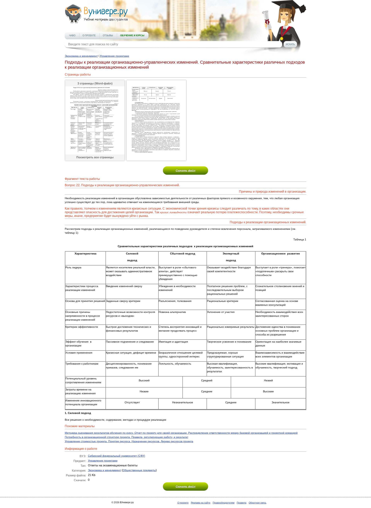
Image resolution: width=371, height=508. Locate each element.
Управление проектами (114, 55)
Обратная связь (257, 502)
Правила (241, 502)
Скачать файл (185, 170)
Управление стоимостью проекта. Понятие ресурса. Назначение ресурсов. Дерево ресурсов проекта (129, 441)
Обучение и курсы (132, 35)
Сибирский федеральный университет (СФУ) (116, 455)
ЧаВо (72, 35)
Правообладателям (223, 502)
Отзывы (108, 35)
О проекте (89, 35)
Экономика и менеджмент (81, 55)
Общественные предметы (139, 470)
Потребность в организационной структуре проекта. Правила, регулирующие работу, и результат (126, 437)
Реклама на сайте (200, 502)
